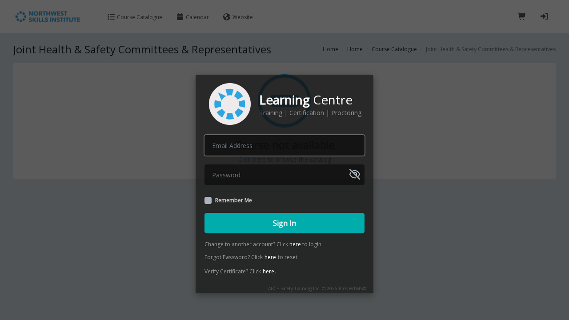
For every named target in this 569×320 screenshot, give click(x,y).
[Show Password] (354, 174)
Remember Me (233, 200)
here (295, 244)
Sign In (284, 223)
